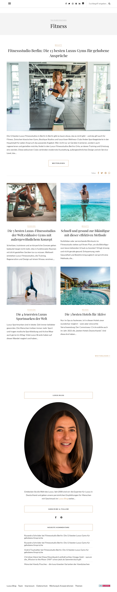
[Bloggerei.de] (104, 586)
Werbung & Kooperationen (61, 586)
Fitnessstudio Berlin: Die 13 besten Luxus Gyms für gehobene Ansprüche (58, 53)
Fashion (31, 226)
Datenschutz (42, 586)
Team (20, 586)
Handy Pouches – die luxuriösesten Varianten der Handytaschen (61, 564)
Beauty (58, 45)
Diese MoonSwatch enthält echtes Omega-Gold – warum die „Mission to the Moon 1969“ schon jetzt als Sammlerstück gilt (58, 558)
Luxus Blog (63, 498)
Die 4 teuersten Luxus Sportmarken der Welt (31, 316)
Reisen (85, 309)
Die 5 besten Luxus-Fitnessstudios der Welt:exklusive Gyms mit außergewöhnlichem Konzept (32, 235)
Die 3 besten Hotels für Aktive (85, 314)
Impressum (30, 586)
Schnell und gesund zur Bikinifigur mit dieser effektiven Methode (85, 233)
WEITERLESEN (102, 356)
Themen (78, 586)
